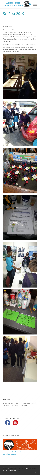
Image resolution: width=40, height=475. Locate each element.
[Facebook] (32, 472)
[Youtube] (35, 472)
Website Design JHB (14, 470)
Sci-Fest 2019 (13, 13)
